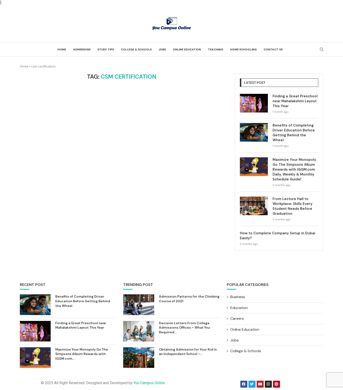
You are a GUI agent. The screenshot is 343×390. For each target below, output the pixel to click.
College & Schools (136, 49)
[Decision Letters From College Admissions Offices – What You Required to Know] (138, 331)
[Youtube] (260, 384)
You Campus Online (149, 383)
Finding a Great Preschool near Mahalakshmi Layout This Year (295, 101)
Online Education (187, 49)
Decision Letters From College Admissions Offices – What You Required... (184, 327)
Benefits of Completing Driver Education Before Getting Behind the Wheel (294, 132)
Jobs (162, 49)
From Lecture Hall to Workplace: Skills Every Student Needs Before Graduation (292, 206)
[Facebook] (243, 384)
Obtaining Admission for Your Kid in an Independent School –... (188, 351)
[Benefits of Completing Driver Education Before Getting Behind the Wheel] (254, 132)
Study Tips (106, 49)
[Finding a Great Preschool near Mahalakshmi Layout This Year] (254, 103)
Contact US (273, 49)
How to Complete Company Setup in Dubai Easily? (277, 235)
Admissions (82, 49)
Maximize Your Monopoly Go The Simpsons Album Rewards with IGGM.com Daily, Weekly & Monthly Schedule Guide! (294, 169)
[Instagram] (268, 384)
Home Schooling (243, 49)
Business (237, 296)
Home (61, 49)
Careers (237, 318)
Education (239, 307)
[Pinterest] (276, 384)
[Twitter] (252, 384)
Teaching (215, 49)
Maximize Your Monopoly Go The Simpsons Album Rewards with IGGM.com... (81, 354)
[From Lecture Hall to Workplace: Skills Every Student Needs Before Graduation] (254, 206)
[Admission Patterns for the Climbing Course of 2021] (138, 304)
